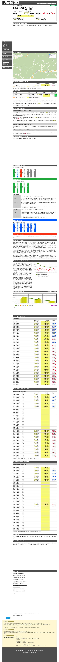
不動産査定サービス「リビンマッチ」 (32, 632)
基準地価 (4, 63)
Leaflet (46, 78)
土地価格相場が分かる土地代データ (29, 652)
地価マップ (5, 44)
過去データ (5, 48)
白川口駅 (4, 53)
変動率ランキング (40, 18)
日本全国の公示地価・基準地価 (19, 577)
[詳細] (56, 94)
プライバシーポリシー (41, 645)
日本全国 (14, 5)
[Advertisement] (7, 22)
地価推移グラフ (6, 46)
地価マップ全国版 (6, 67)
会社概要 (33, 645)
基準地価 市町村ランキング (18, 583)
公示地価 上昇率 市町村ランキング (20, 581)
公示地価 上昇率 (6, 62)
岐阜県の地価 (5, 56)
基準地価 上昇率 (6, 64)
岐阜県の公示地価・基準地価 (18, 573)
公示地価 (4, 60)
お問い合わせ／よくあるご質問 (22, 645)
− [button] (14, 56)
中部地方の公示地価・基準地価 (19, 575)
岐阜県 (18, 5)
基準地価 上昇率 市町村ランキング (20, 585)
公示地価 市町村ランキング (18, 579)
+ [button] (14, 54)
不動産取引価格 (6, 49)
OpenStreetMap (50, 78)
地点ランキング (6, 45)
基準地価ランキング (18, 18)
